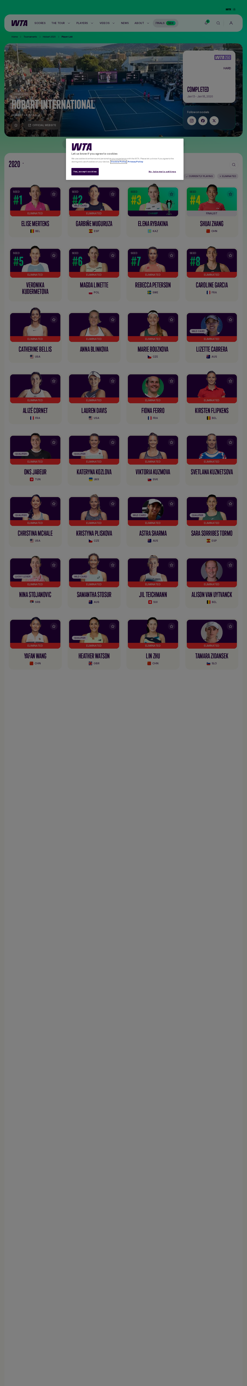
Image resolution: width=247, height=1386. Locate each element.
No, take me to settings (162, 171)
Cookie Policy (118, 162)
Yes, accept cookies (85, 171)
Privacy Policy (135, 162)
